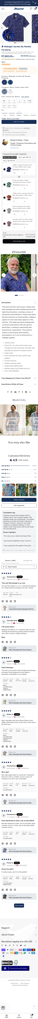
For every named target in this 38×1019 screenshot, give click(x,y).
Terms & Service (24, 983)
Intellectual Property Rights (20, 985)
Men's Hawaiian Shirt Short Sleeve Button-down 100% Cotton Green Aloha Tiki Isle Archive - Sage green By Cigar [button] (22, 650)
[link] (9, 169)
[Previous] (2, 28)
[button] (25, 56)
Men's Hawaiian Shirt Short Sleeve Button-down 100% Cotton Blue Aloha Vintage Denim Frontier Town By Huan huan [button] (21, 897)
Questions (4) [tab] (27, 561)
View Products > (15, 148)
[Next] (36, 28)
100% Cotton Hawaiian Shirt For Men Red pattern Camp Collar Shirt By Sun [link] (23, 194)
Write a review (19, 500)
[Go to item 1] (8, 490)
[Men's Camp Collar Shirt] (4, 92)
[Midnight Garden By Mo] (10, 82)
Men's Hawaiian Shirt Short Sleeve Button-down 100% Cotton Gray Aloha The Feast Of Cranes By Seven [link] (23, 207)
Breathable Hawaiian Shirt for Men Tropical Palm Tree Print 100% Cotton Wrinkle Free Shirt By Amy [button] (21, 803)
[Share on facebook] (3, 601)
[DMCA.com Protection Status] (7, 965)
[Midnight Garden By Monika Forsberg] (4, 82)
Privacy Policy (14, 983)
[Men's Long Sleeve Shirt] (10, 92)
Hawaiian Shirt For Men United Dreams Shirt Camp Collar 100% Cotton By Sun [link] (23, 220)
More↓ (23, 135)
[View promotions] (34, 70)
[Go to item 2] (22, 490)
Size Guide (25, 97)
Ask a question (19, 505)
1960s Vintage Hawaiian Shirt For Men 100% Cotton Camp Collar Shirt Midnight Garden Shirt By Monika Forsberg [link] (22, 166)
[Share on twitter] (7, 601)
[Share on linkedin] (15, 601)
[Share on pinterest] (11, 601)
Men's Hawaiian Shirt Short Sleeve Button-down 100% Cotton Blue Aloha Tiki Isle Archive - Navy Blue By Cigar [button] (21, 851)
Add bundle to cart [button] (19, 241)
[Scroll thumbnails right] (34, 490)
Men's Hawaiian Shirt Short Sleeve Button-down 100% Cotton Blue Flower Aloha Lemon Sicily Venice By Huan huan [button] (22, 754)
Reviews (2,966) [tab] (10, 561)
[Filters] (4, 567)
